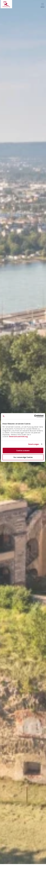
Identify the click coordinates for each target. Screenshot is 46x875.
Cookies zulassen (23, 450)
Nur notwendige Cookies (23, 457)
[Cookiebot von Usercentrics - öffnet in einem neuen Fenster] (34, 416)
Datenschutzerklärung (18, 436)
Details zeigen (33, 444)
